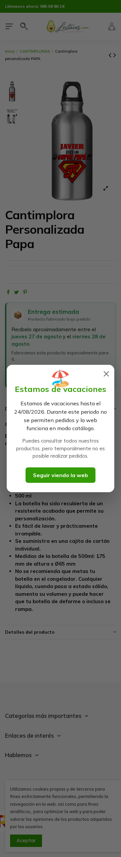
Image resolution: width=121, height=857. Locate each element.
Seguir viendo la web (60, 475)
